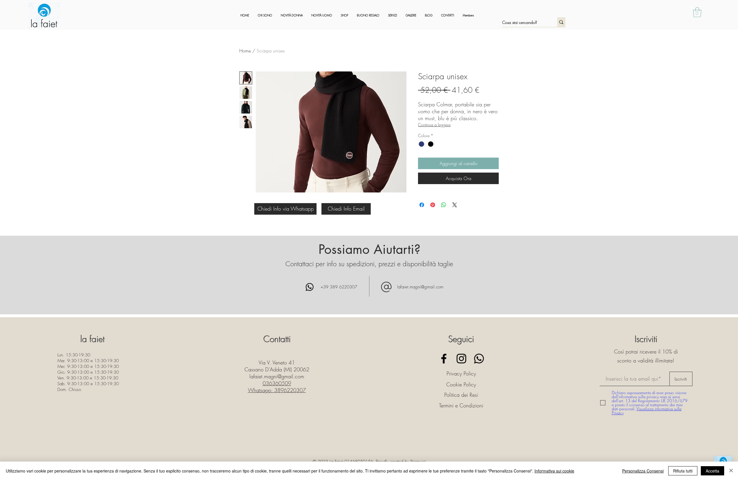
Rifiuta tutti (682, 471)
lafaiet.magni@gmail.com (420, 287)
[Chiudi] (731, 470)
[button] (697, 12)
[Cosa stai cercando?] (561, 22)
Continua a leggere (434, 124)
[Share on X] (454, 204)
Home (245, 51)
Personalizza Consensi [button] (643, 471)
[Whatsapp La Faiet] (478, 358)
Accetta (712, 471)
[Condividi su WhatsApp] (443, 204)
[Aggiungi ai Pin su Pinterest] (432, 204)
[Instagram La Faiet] (461, 358)
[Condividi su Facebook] (421, 204)
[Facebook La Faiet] (443, 358)
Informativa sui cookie (554, 471)
